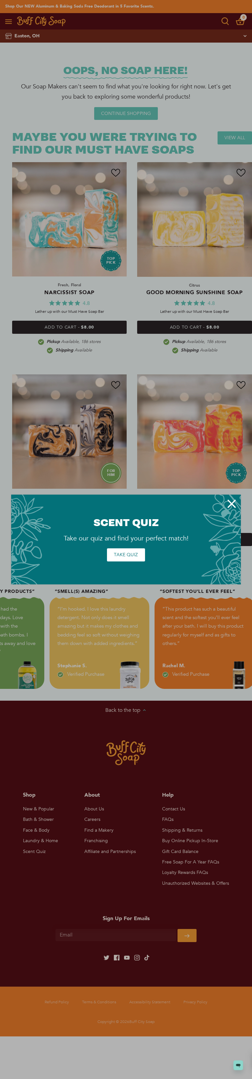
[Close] (231, 504)
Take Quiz (126, 555)
